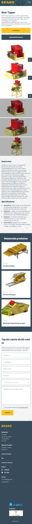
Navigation (4, 432)
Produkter (4, 434)
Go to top (14, 517)
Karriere (3, 441)
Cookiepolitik (5, 482)
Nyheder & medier (6, 445)
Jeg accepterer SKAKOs (16, 407)
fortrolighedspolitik (23, 407)
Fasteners (4, 9)
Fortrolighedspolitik (6, 479)
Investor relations (6, 462)
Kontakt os (16, 30)
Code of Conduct (6, 454)
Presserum (4, 449)
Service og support (6, 436)
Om (2, 458)
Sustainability (5, 439)
